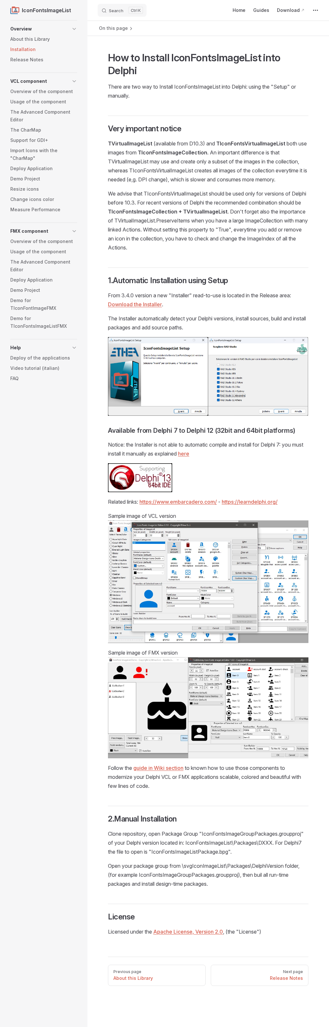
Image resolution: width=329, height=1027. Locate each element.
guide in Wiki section (158, 768)
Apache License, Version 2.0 (188, 931)
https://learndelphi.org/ (250, 502)
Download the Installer (135, 304)
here (183, 453)
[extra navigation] (315, 10)
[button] (43, 29)
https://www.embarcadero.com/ (178, 502)
